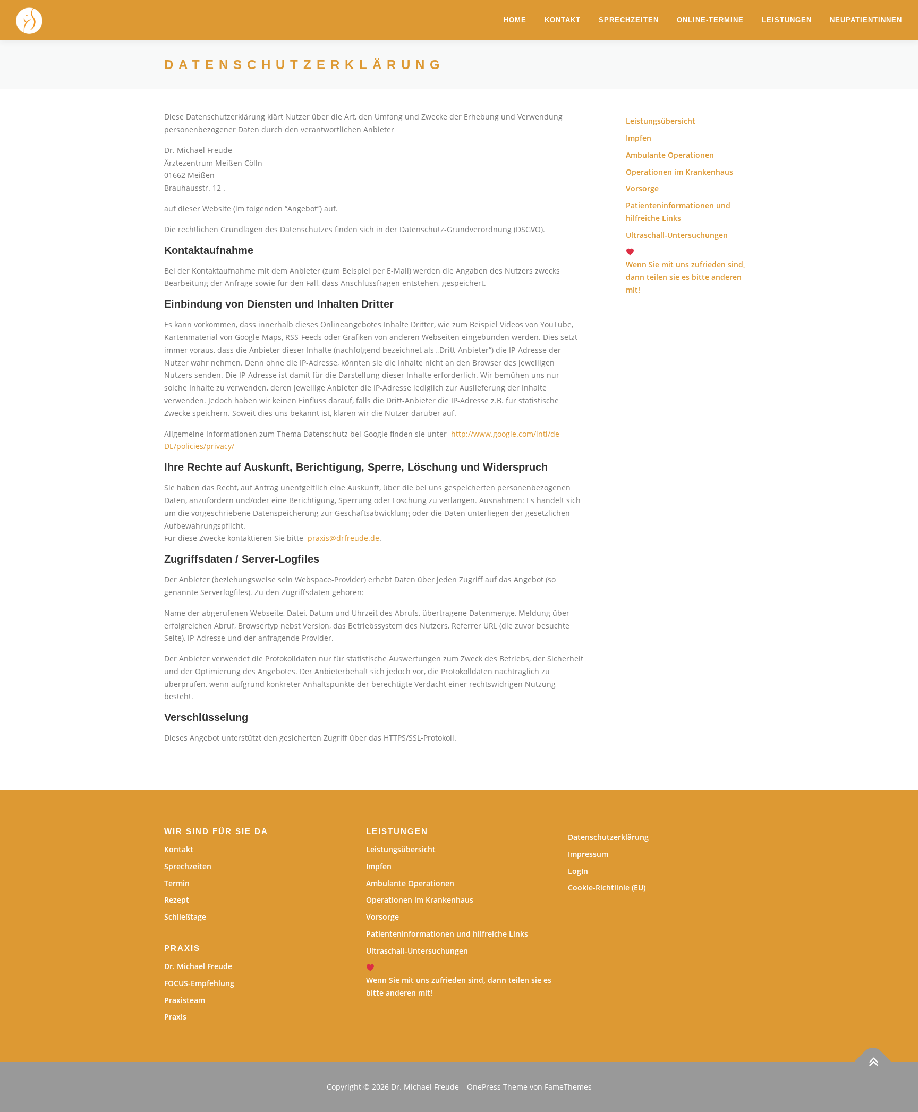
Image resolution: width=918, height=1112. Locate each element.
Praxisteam (184, 1000)
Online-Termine (710, 20)
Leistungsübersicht (660, 121)
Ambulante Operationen (670, 155)
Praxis (175, 1017)
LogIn (578, 871)
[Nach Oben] (873, 1062)
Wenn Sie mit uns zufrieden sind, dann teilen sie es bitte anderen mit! (458, 986)
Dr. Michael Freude (198, 966)
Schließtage (185, 917)
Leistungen (787, 20)
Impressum (588, 854)
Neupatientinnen (866, 20)
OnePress (484, 1087)
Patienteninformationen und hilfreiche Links (447, 934)
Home (515, 20)
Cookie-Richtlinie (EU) (606, 887)
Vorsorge (642, 188)
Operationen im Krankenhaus (679, 172)
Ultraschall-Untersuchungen (677, 235)
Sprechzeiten (629, 20)
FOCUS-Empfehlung (199, 983)
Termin (177, 883)
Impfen (638, 138)
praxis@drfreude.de (343, 538)
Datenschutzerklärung (608, 837)
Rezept (176, 900)
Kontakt (563, 20)
